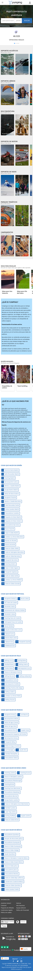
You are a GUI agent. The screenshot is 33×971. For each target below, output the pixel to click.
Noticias (18, 903)
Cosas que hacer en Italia (11, 656)
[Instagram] (21, 962)
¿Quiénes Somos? (6, 903)
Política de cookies (6, 912)
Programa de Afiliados (7, 908)
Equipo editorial (21, 908)
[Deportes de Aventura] (15, 2)
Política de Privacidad (22, 910)
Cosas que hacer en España (11, 465)
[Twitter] (18, 962)
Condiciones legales (7, 910)
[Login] (30, 3)
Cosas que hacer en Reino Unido (13, 768)
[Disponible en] (9, 941)
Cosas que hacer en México (11, 830)
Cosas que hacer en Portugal (12, 594)
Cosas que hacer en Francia (12, 710)
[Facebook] (13, 962)
